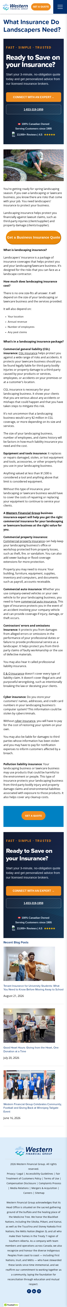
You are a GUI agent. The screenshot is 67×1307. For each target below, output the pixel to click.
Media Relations (19, 1188)
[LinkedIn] (34, 1291)
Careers (27, 1192)
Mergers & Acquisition (44, 1188)
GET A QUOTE (33, 816)
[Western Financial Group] (15, 6)
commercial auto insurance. (39, 601)
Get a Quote (41, 7)
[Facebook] (29, 1291)
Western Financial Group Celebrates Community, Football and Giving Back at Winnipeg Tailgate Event (32, 1108)
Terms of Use (51, 1178)
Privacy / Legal (15, 1173)
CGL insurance (28, 353)
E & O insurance (13, 673)
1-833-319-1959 (33, 903)
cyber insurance (25, 721)
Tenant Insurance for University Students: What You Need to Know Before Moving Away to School (33, 987)
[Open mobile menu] (60, 7)
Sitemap (39, 1192)
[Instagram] (39, 1291)
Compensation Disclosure (21, 1183)
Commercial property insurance (24, 541)
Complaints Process (50, 1183)
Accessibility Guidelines (39, 1173)
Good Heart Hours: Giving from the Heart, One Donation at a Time (31, 1049)
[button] (33, 1300)
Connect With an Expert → (33, 890)
